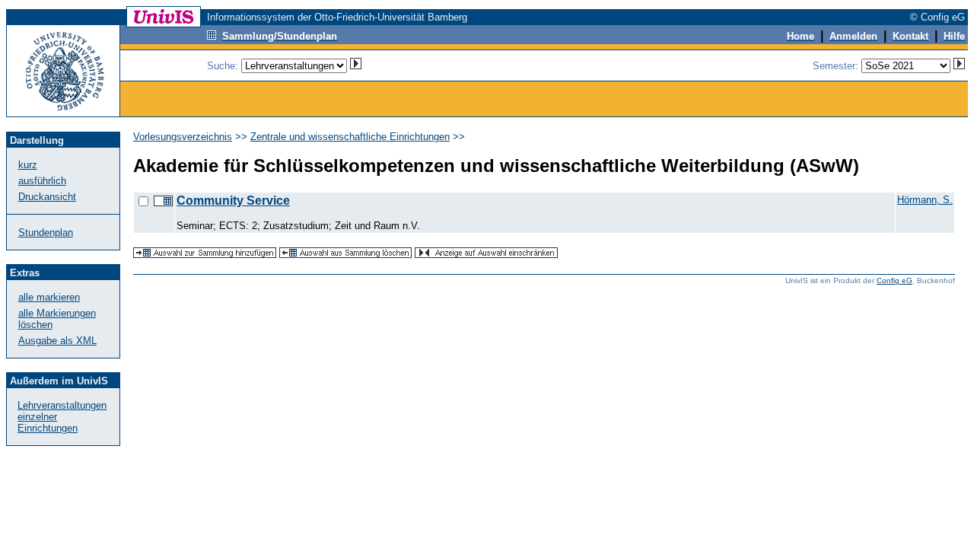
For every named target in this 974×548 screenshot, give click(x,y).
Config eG (894, 280)
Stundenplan (45, 232)
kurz (27, 164)
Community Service (233, 200)
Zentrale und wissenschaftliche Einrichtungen (350, 136)
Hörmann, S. (925, 200)
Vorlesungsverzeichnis (182, 136)
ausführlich (42, 180)
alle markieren (49, 297)
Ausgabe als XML (57, 340)
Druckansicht (47, 196)
